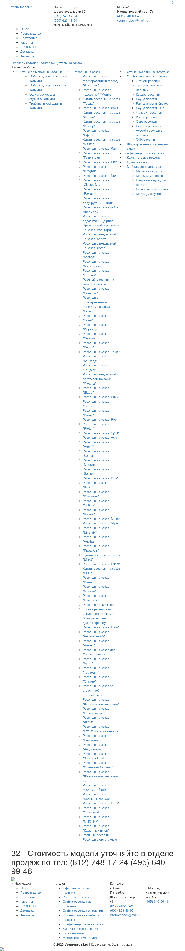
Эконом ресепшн (148, 80)
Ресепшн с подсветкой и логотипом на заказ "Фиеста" (101, 378)
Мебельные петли (149, 175)
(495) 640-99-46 (129, 16)
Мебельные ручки (149, 171)
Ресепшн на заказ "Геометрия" (96, 155)
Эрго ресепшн (146, 121)
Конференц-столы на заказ (60, 62)
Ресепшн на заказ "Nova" (101, 175)
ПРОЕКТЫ (28, 46)
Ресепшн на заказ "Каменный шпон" (96, 827)
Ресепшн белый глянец (100, 604)
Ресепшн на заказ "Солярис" (96, 290)
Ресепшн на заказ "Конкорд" (96, 358)
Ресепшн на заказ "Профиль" (96, 547)
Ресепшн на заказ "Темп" (101, 351)
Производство (30, 33)
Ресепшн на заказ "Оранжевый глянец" (98, 764)
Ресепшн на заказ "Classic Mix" (96, 182)
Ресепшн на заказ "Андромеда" (96, 746)
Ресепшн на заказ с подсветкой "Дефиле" (99, 218)
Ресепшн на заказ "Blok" (100, 478)
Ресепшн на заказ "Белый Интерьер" (96, 796)
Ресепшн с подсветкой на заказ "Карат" (99, 236)
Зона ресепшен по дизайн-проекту (96, 620)
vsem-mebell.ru (22, 7)
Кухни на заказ (138, 162)
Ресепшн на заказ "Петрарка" (96, 737)
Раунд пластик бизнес (152, 103)
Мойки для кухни (148, 193)
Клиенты (26, 42)
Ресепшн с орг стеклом (100, 839)
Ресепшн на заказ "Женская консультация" (101, 701)
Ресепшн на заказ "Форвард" (96, 326)
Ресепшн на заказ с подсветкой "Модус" (97, 91)
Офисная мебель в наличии (41, 71)
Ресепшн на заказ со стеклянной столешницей (98, 690)
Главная (17, 62)
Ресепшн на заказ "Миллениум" (96, 263)
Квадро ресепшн (148, 94)
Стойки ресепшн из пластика (148, 71)
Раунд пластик (146, 98)
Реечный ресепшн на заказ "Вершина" (98, 281)
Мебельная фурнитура (144, 166)
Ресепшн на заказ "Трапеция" (96, 669)
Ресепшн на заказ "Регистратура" (96, 710)
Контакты (27, 56)
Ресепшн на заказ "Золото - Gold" (96, 755)
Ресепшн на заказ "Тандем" (96, 367)
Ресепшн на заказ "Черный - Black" (96, 787)
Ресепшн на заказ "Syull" (101, 433)
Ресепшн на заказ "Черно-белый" (96, 633)
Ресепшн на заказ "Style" (101, 523)
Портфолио (28, 37)
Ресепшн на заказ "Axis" (100, 437)
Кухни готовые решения (144, 157)
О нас (24, 28)
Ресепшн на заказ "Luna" (101, 803)
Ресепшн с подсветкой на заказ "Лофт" (99, 245)
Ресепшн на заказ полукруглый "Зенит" (98, 200)
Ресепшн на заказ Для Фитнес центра (99, 651)
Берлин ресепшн (148, 126)
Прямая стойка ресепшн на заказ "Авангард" (101, 227)
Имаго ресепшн (147, 116)
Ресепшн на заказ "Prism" (101, 564)
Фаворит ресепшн (149, 112)
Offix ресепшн (146, 139)
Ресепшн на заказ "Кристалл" (96, 493)
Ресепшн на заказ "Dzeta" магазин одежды (101, 728)
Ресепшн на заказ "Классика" (96, 597)
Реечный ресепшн (96, 834)
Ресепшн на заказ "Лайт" (101, 107)
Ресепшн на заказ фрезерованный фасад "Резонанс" (100, 80)
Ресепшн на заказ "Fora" (101, 627)
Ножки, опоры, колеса (152, 189)
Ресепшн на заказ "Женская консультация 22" (100, 776)
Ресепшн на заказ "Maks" (101, 518)
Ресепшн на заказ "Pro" (100, 419)
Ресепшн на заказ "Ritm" (101, 162)
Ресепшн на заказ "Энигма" (96, 335)
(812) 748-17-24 (65, 16)
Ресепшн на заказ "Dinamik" (96, 529)
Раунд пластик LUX (150, 107)
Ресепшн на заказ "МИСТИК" (96, 818)
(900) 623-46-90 (65, 20)
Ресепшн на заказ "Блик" (101, 396)
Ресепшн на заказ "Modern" (96, 462)
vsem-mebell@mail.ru (132, 20)
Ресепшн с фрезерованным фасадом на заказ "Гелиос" (96, 304)
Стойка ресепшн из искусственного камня (99, 611)
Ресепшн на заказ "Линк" (101, 148)
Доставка (27, 51)
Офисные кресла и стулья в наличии (43, 96)
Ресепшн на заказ (87, 71)
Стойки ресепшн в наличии (147, 76)
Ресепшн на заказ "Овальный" (96, 809)
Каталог (32, 62)
